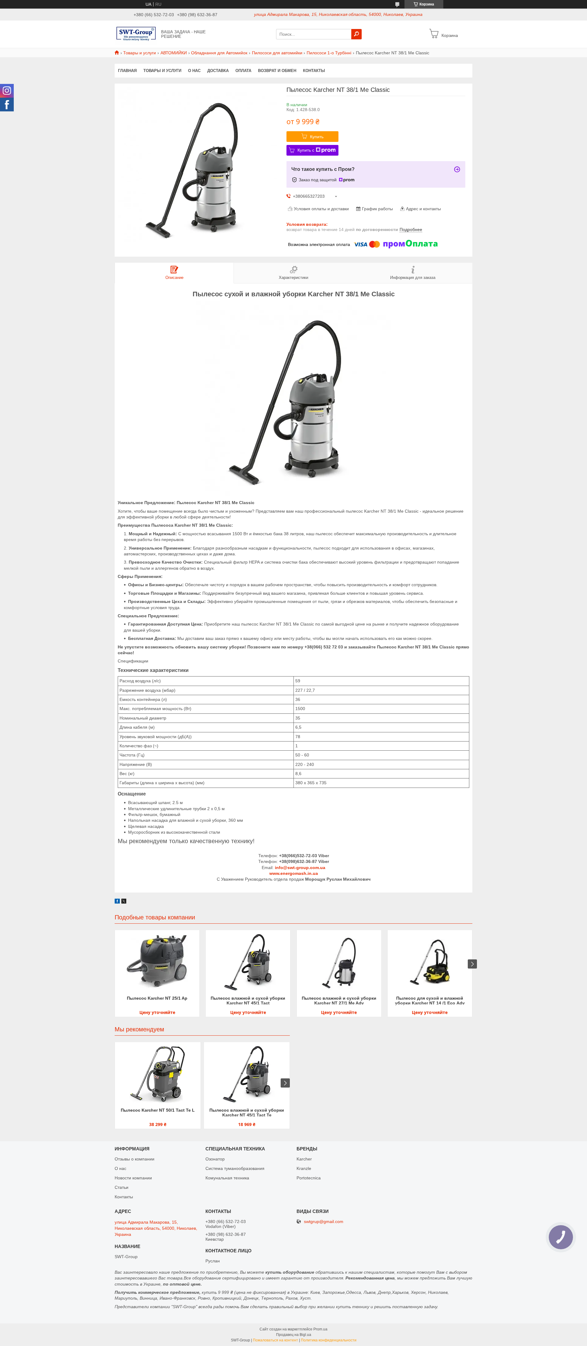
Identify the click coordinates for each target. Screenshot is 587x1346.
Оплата (243, 70)
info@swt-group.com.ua (300, 867)
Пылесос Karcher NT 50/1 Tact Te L (158, 1110)
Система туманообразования (234, 1168)
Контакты (314, 70)
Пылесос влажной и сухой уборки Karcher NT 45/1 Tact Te (246, 1112)
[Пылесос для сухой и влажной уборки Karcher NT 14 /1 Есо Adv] (430, 962)
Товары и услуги (139, 52)
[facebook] (117, 902)
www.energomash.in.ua (293, 873)
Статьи (121, 1187)
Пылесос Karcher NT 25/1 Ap (157, 998)
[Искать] (356, 34)
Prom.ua (320, 1329)
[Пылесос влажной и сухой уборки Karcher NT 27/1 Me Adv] (339, 962)
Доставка (218, 70)
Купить (316, 136)
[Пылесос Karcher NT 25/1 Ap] (157, 962)
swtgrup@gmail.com (323, 1221)
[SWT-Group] (136, 33)
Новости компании (133, 1177)
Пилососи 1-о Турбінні (329, 52)
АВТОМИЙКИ (174, 52)
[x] (123, 902)
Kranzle (304, 1168)
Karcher (304, 1159)
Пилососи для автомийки (277, 52)
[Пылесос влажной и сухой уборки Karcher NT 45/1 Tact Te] (246, 1074)
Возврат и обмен (277, 70)
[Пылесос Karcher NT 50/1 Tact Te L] (157, 1074)
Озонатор (215, 1159)
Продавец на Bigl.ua (293, 1335)
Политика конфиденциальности (328, 1340)
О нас (194, 70)
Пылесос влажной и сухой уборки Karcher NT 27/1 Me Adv (339, 1000)
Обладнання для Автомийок (219, 52)
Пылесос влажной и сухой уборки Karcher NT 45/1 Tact (248, 1000)
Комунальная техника (227, 1177)
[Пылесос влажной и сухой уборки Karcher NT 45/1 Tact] (248, 962)
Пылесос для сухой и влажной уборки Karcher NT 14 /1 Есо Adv (430, 1000)
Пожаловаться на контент (275, 1340)
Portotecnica (309, 1177)
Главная (127, 70)
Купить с (305, 150)
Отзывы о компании (134, 1159)
